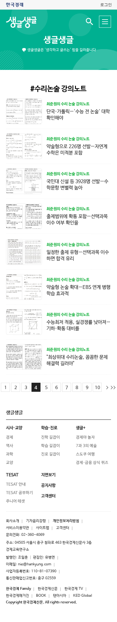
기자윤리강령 (36, 521)
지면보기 (48, 475)
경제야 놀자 (85, 437)
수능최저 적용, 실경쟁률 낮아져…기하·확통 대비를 (78, 325)
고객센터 (62, 528)
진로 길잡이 (50, 454)
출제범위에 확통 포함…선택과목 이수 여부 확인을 (77, 220)
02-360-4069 (32, 535)
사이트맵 (42, 528)
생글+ (81, 428)
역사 (9, 446)
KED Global (82, 596)
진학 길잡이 (50, 437)
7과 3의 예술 (86, 446)
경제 (9, 437)
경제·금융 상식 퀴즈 (92, 462)
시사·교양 (14, 428)
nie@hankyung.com (34, 564)
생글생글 (59, 40)
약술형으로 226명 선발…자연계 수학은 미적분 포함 (76, 150)
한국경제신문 (48, 589)
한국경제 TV (73, 589)
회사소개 (12, 521)
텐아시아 (59, 596)
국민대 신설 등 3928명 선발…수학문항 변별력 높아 (77, 185)
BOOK (41, 596)
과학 (9, 454)
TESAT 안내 (16, 484)
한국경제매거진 (17, 596)
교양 (9, 462)
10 (97, 387)
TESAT (12, 475)
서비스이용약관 (17, 528)
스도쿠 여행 (85, 454)
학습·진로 (49, 428)
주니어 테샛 (15, 501)
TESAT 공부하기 (19, 493)
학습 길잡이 (50, 446)
